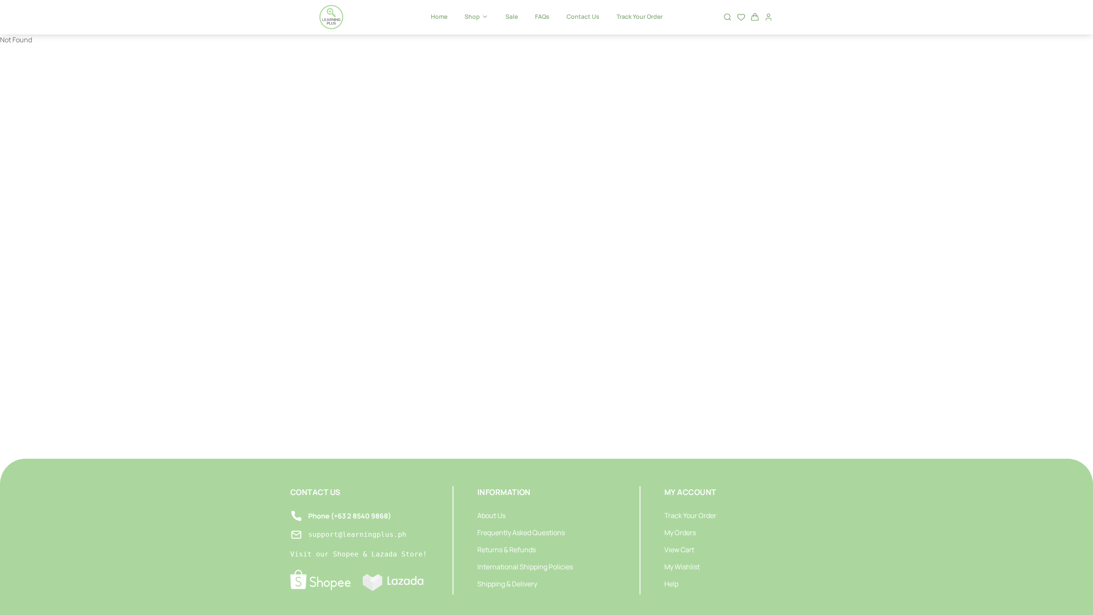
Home (439, 16)
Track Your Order (640, 16)
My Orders (680, 532)
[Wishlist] (741, 17)
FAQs (542, 16)
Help (671, 584)
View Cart (679, 549)
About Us (491, 515)
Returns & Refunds (506, 549)
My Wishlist (682, 566)
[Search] (727, 17)
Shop (472, 16)
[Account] (768, 17)
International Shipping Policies (525, 566)
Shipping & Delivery (507, 584)
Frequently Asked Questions (521, 532)
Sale (512, 16)
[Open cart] (755, 17)
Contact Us (583, 16)
